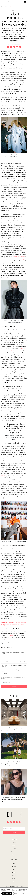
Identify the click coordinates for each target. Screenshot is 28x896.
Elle (1, 6)
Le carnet (14, 866)
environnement (14, 643)
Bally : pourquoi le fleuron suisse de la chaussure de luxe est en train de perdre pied (14, 666)
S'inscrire (14, 686)
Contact (14, 842)
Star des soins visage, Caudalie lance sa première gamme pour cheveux (13, 653)
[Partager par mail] (17, 47)
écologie (7, 643)
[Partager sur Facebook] (8, 47)
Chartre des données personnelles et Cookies (16, 890)
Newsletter (14, 848)
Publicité (14, 855)
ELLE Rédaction (17, 44)
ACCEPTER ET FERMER (7, 893)
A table (14, 882)
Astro (14, 863)
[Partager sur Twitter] (11, 47)
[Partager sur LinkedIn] (20, 47)
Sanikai (3, 476)
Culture (14, 872)
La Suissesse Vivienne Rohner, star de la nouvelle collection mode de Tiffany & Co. (14, 658)
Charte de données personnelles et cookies (14, 886)
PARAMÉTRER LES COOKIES (19, 893)
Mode (6, 6)
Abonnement (14, 852)
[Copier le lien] (14, 47)
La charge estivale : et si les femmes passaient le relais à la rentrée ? (13, 661)
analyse (22, 643)
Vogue (23, 259)
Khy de (18, 256)
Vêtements (11, 6)
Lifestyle (14, 875)
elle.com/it (10, 635)
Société (14, 878)
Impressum (14, 845)
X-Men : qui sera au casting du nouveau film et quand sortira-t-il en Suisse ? (13, 671)
